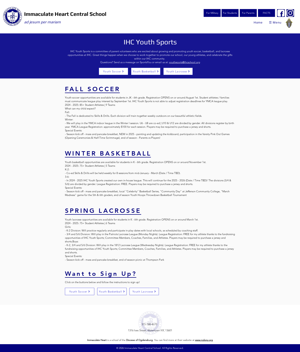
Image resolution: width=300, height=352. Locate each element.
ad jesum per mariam (42, 22)
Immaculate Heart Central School (65, 14)
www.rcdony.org (204, 340)
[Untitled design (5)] (281, 13)
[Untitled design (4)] (290, 13)
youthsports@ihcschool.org (184, 62)
